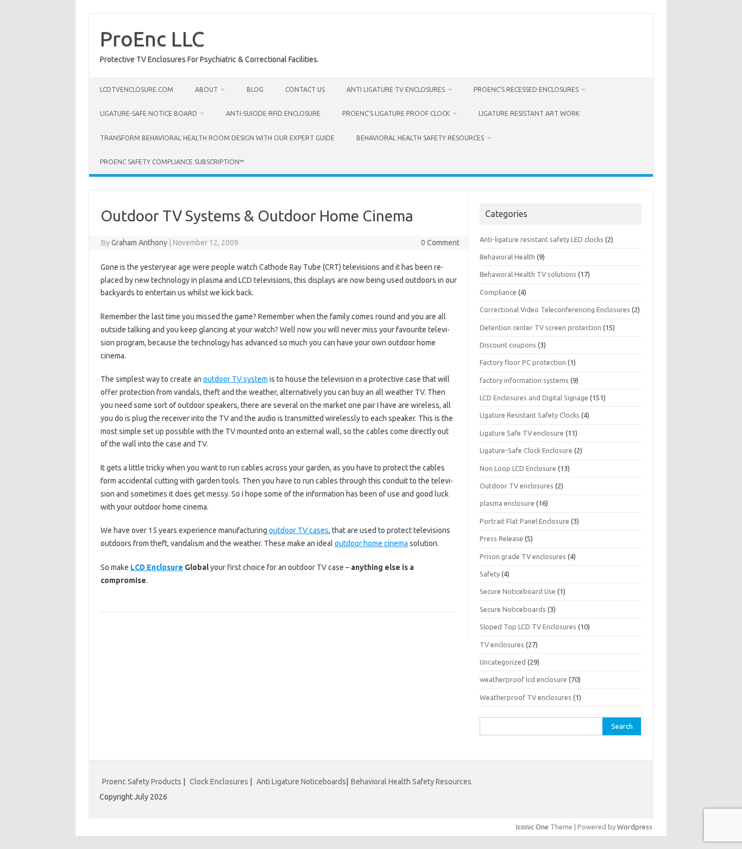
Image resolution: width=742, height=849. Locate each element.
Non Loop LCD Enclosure (518, 468)
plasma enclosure (507, 503)
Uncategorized (503, 662)
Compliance (498, 292)
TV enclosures (502, 644)
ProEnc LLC (152, 38)
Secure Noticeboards (513, 609)
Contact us (305, 89)
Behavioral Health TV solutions (528, 274)
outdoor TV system (235, 379)
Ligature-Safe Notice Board (148, 113)
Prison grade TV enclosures (523, 556)
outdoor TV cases (299, 530)
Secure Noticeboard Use (518, 591)
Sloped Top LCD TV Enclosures (528, 626)
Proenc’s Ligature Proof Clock (396, 113)
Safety (490, 574)
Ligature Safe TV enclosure (522, 433)
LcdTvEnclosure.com (136, 89)
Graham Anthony (139, 242)
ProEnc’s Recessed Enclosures (526, 89)
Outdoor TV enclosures (517, 485)
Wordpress (634, 827)
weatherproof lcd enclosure (523, 679)
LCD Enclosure (156, 567)
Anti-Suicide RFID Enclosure (273, 113)
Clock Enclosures (219, 781)
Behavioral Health (507, 257)
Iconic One (532, 827)
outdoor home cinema (371, 543)
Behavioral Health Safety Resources (420, 137)
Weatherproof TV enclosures (525, 697)
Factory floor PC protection (523, 362)
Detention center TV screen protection (540, 327)
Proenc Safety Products (142, 781)
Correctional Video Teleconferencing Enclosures (555, 309)
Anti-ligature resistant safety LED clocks (541, 239)
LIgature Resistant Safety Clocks (530, 415)
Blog (255, 89)
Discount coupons (508, 345)
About (206, 89)
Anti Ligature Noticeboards (301, 781)
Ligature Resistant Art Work (529, 113)
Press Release (501, 538)
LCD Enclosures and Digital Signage (534, 397)
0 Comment (440, 242)
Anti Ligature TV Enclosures (396, 89)
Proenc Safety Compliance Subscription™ (172, 161)
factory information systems (524, 380)
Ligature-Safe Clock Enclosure (526, 450)
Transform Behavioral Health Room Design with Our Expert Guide (217, 137)
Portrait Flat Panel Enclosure (524, 521)
